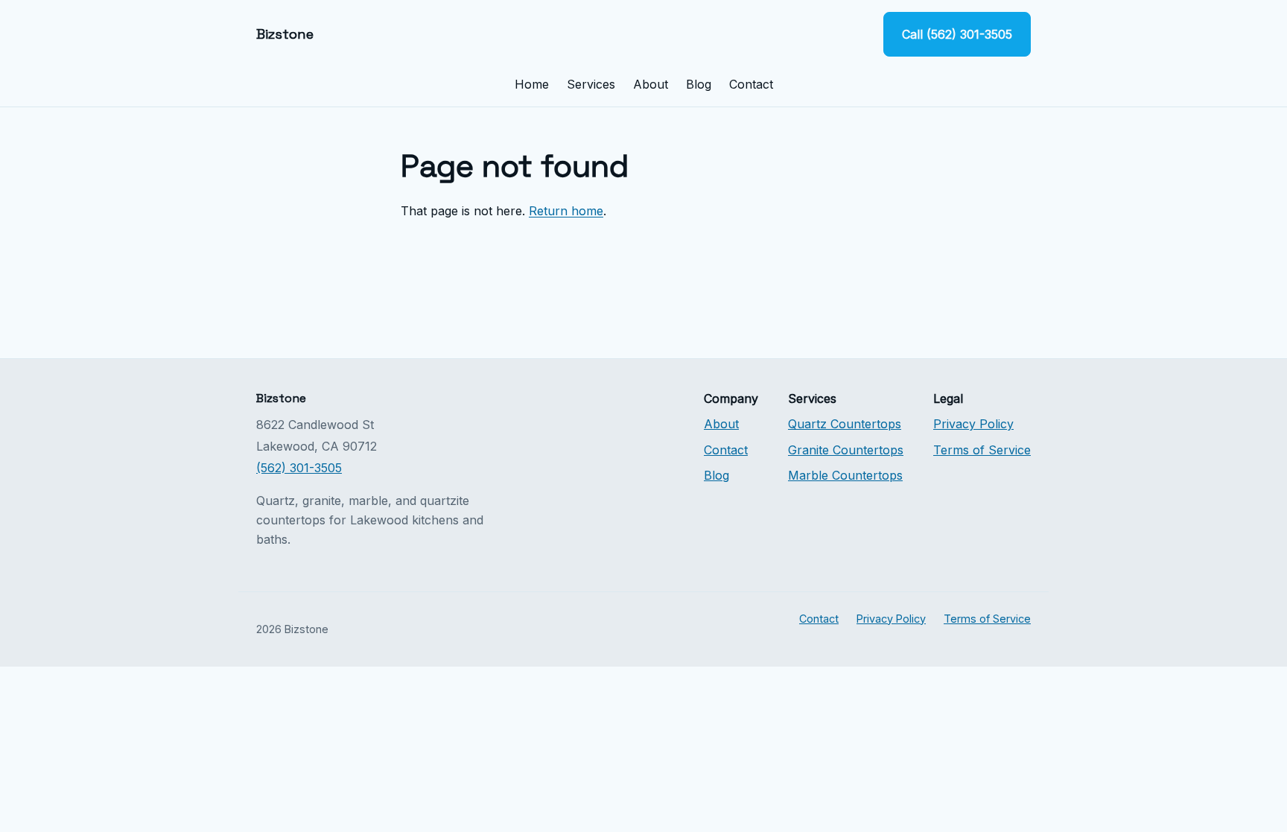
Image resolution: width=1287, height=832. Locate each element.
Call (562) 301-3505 (957, 34)
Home (532, 84)
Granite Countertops (845, 449)
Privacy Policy (973, 423)
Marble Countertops (845, 475)
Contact (751, 84)
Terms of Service (982, 449)
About (650, 84)
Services (591, 84)
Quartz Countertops (844, 423)
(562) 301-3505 (299, 467)
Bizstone (285, 33)
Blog (698, 84)
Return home (566, 210)
